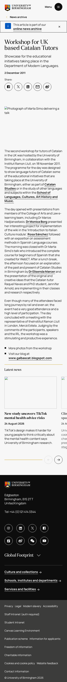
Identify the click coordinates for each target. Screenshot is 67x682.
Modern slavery (32, 606)
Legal (18, 606)
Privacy (8, 606)
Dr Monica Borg (36, 222)
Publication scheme (16, 638)
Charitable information (17, 655)
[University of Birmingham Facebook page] (44, 528)
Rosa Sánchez (38, 234)
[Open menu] (58, 7)
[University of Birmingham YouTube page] (44, 541)
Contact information (16, 671)
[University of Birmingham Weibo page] (20, 541)
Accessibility (50, 606)
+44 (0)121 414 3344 (22, 512)
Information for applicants (45, 638)
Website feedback (47, 663)
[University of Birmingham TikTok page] (8, 541)
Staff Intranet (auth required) (21, 614)
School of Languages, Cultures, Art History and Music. (31, 196)
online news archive (27, 29)
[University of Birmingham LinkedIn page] (20, 528)
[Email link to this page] (38, 87)
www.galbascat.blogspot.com (30, 358)
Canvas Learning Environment (22, 630)
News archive (18, 17)
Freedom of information (18, 647)
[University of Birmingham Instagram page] (8, 528)
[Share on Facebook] (8, 87)
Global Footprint (19, 555)
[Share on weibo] (47, 87)
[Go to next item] (58, 460)
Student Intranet (14, 622)
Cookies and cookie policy (19, 663)
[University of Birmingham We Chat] (32, 541)
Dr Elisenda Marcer (42, 271)
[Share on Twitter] (18, 87)
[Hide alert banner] (59, 27)
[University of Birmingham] (17, 6)
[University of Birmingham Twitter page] (32, 528)
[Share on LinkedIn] (28, 87)
